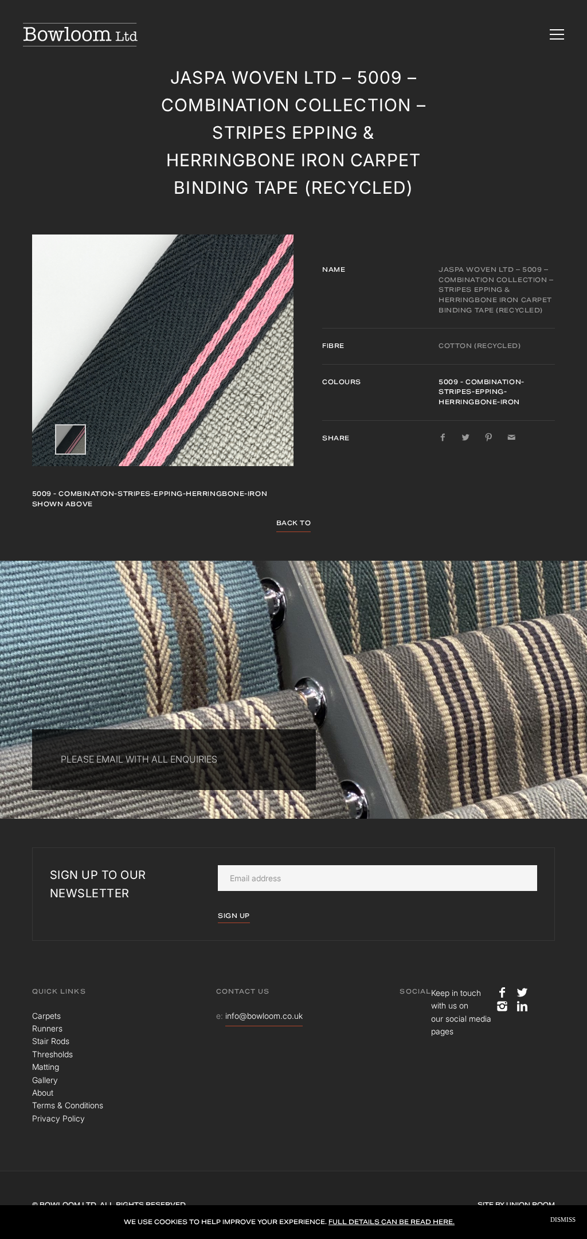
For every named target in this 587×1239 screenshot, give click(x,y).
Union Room (530, 1205)
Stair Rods (50, 1041)
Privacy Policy (58, 1118)
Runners (47, 1028)
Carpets (46, 1016)
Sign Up (234, 916)
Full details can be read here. (391, 1222)
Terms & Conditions (67, 1105)
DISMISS (563, 1220)
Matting (45, 1067)
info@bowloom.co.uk (264, 1016)
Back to (293, 523)
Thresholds (52, 1054)
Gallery (45, 1080)
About (42, 1092)
